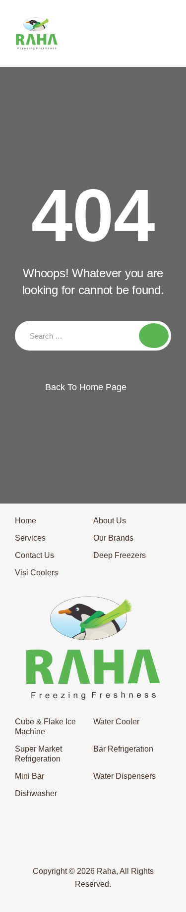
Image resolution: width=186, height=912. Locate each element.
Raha (106, 871)
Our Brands (113, 538)
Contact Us (34, 555)
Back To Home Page (85, 387)
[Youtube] (129, 851)
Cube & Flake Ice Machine (45, 726)
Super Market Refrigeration (38, 754)
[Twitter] (74, 851)
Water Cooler (116, 721)
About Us (109, 520)
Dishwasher (36, 793)
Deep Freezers (119, 555)
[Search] (154, 335)
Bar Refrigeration (123, 749)
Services (30, 538)
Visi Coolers (36, 572)
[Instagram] (111, 851)
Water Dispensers (124, 776)
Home (25, 520)
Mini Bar (29, 776)
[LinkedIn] (92, 851)
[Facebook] (56, 851)
